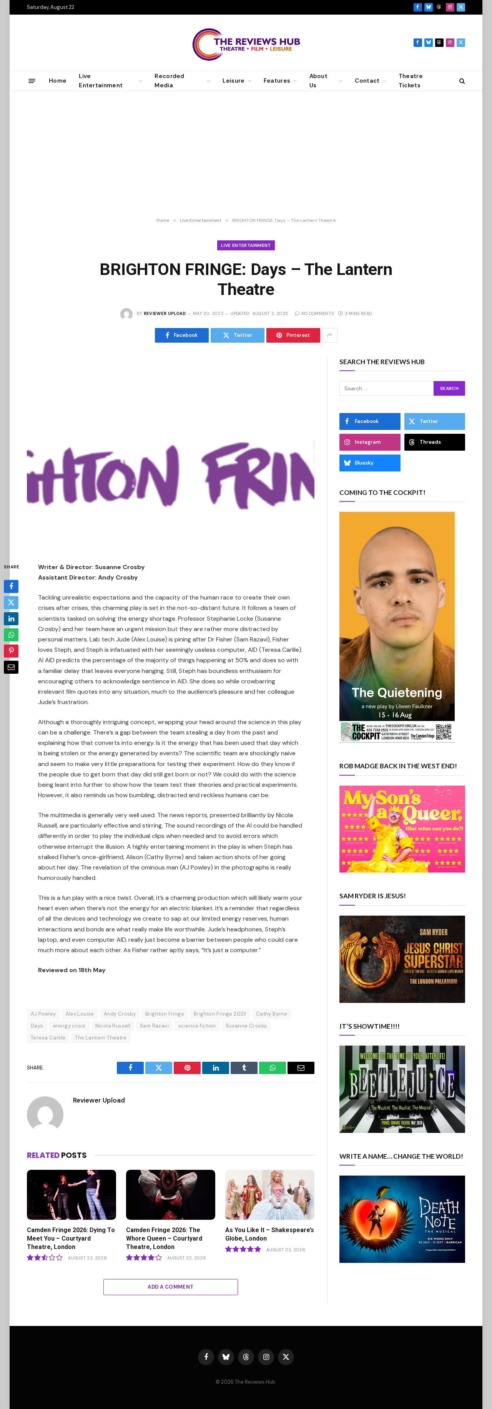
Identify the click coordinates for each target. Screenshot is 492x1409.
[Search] (461, 81)
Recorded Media (169, 80)
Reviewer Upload (165, 313)
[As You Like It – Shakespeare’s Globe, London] (269, 1195)
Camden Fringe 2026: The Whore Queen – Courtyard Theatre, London (164, 1238)
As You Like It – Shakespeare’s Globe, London (269, 1234)
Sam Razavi (154, 1026)
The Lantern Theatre (100, 1037)
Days (37, 1026)
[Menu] (32, 80)
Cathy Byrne (271, 1014)
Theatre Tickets (411, 80)
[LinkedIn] (11, 618)
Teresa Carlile (48, 1037)
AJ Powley (43, 1014)
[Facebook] (11, 586)
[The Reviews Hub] (246, 43)
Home (57, 81)
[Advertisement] (246, 154)
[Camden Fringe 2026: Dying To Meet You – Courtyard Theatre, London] (71, 1195)
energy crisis (69, 1026)
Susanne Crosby (246, 1026)
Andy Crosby (120, 1014)
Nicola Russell (112, 1026)
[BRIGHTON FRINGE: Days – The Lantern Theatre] (170, 454)
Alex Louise (80, 1014)
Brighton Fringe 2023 (220, 1014)
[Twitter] (11, 602)
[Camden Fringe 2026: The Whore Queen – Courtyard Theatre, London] (170, 1195)
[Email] (11, 667)
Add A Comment (170, 1287)
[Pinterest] (11, 651)
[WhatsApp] (11, 634)
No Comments (317, 313)
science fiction (197, 1026)
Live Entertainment (246, 245)
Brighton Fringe (164, 1014)
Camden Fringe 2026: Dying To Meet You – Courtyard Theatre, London (71, 1238)
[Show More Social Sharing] (329, 335)
